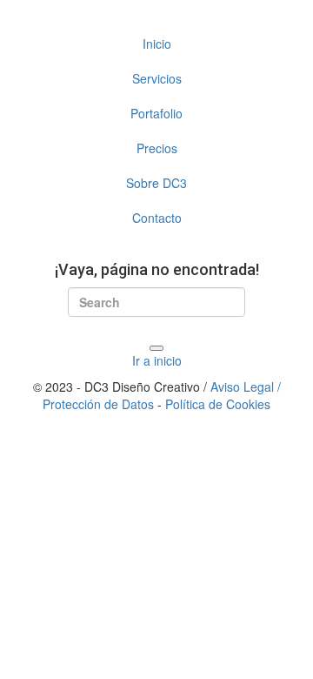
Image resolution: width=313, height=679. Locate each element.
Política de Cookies (217, 404)
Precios (157, 148)
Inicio (157, 43)
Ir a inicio (157, 360)
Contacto (157, 217)
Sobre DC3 (156, 183)
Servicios (157, 78)
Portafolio (156, 113)
